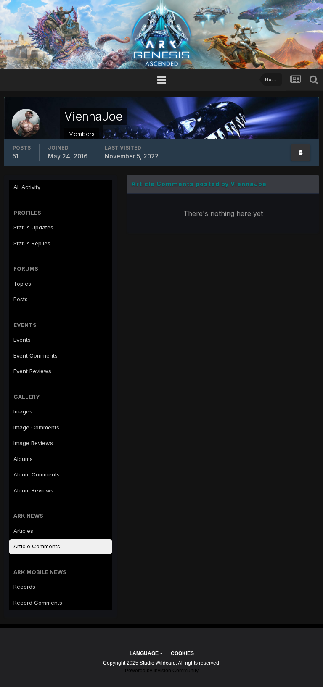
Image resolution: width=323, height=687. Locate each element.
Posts (20, 299)
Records (24, 586)
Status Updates (33, 227)
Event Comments (35, 355)
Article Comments (36, 546)
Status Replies (31, 243)
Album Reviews (33, 490)
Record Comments (37, 602)
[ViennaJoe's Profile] (300, 152)
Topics (22, 283)
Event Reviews (32, 371)
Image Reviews (33, 443)
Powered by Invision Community (162, 671)
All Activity (26, 187)
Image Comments (36, 427)
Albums (23, 458)
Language (145, 653)
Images (22, 411)
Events (22, 339)
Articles (23, 530)
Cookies (182, 653)
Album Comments (36, 474)
